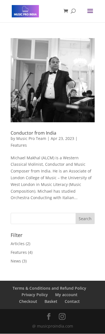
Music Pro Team (31, 138)
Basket (51, 301)
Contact (72, 301)
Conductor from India (33, 133)
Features (19, 145)
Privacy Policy (35, 294)
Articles (18, 243)
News (16, 261)
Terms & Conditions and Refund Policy (49, 288)
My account (66, 294)
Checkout (28, 301)
